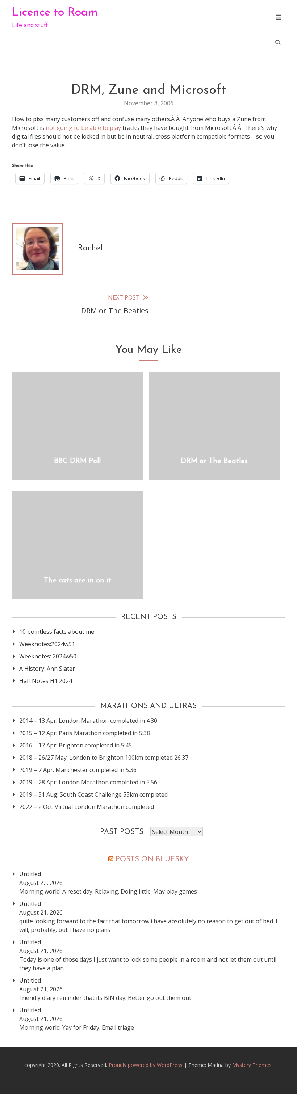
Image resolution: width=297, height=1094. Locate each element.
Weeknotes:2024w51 (47, 644)
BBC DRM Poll (77, 461)
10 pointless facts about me (56, 632)
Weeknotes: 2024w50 (47, 656)
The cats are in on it (77, 580)
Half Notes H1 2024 (45, 681)
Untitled (30, 874)
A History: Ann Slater (47, 669)
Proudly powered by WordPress (146, 1064)
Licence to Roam (55, 12)
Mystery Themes (252, 1064)
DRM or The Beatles (214, 461)
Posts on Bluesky (152, 859)
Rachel (90, 248)
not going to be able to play (83, 128)
